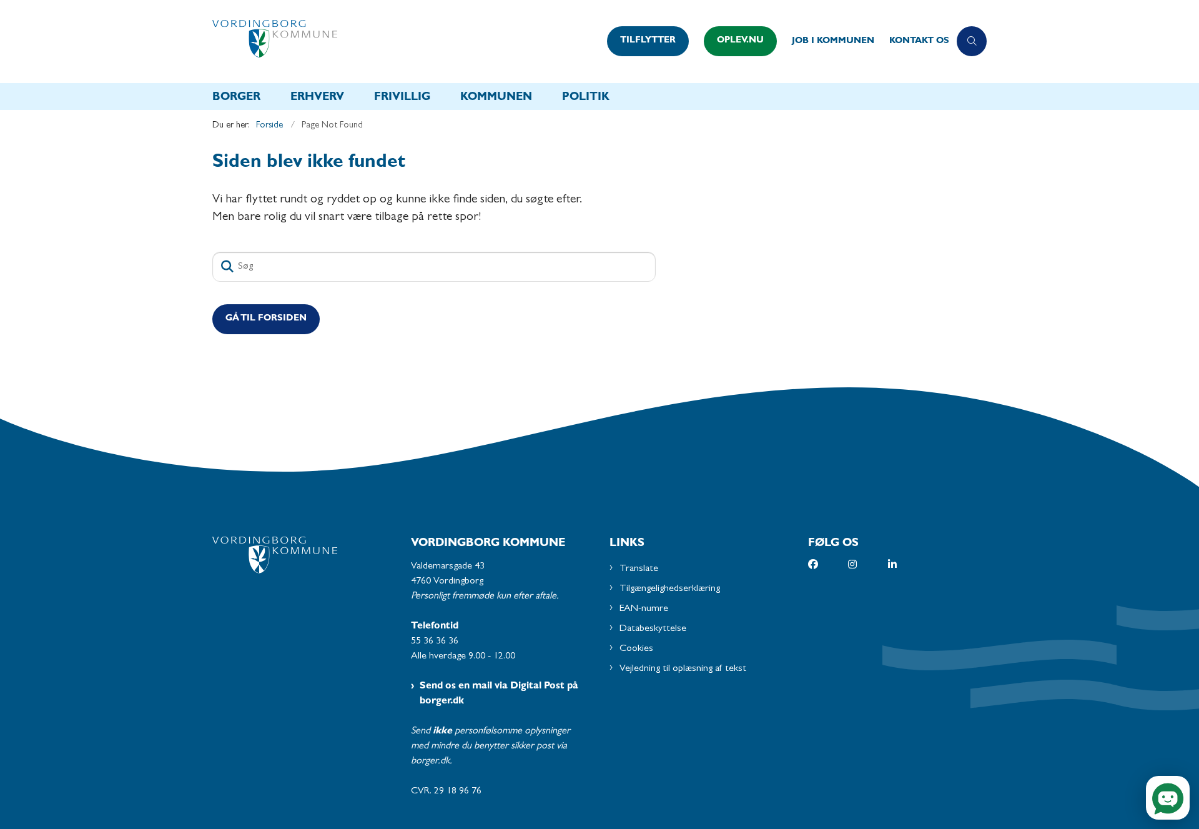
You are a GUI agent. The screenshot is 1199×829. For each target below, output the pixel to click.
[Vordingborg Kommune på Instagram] (868, 564)
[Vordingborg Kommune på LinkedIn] (908, 564)
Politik (585, 98)
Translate (638, 569)
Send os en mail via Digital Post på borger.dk (499, 694)
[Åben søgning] (972, 41)
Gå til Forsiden (266, 319)
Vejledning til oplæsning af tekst (682, 669)
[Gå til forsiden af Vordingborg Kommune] (406, 41)
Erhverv (317, 98)
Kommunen (496, 98)
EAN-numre (643, 609)
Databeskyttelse (652, 629)
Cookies (636, 649)
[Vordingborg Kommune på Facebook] (828, 564)
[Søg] (227, 267)
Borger (236, 98)
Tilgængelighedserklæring (669, 589)
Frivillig (402, 98)
